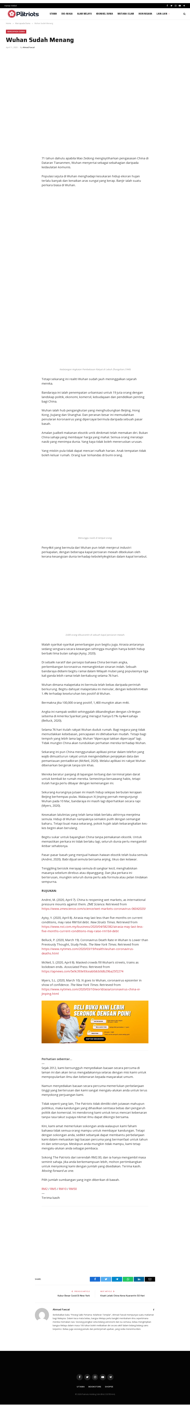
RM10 (62, 1189)
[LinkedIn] (11, 166)
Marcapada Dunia (16, 31)
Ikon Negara (145, 13)
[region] (123, 238)
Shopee (109, 1386)
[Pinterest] (11, 172)
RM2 (45, 1189)
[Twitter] (11, 159)
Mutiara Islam (126, 13)
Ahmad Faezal (29, 47)
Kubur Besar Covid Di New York (74, 1295)
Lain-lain (162, 13)
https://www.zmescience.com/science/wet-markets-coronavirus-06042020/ (94, 909)
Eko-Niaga (67, 13)
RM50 (73, 1189)
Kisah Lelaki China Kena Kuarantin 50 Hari (122, 1295)
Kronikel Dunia (104, 13)
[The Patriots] (23, 13)
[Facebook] (11, 152)
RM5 (53, 1189)
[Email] (11, 179)
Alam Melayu (84, 13)
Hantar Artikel (10, 5)
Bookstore (94, 1386)
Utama (53, 13)
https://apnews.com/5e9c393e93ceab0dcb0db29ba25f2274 (82, 971)
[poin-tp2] (95, 1042)
